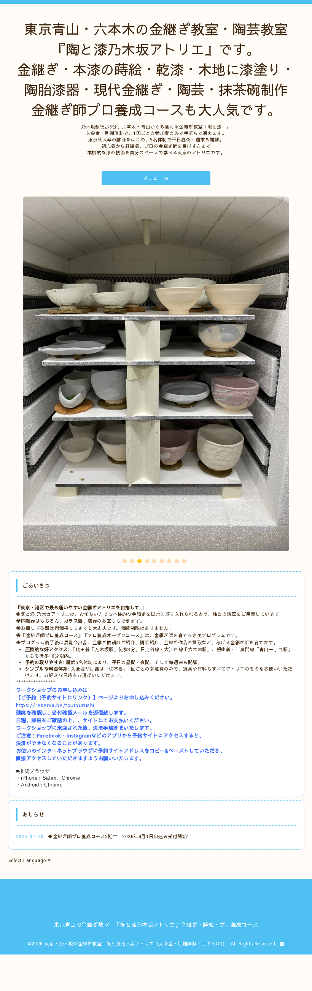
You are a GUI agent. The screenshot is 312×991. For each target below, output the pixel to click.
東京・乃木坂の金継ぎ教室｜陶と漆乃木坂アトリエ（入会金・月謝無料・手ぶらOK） (136, 788)
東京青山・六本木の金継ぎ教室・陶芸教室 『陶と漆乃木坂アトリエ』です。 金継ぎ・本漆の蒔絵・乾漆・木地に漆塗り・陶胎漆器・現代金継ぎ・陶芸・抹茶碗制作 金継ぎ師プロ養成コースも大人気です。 (156, 69)
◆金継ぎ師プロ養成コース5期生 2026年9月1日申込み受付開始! (118, 681)
